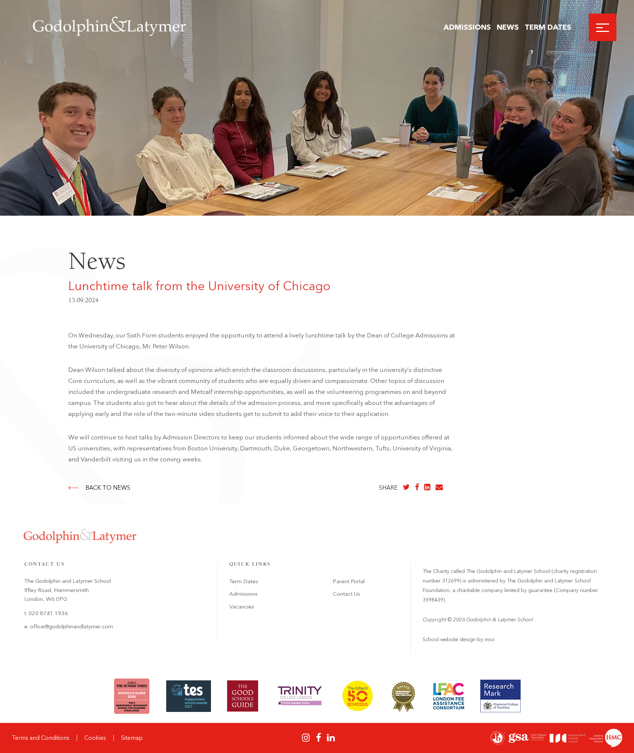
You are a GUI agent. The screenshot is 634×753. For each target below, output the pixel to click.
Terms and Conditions (40, 737)
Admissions (467, 27)
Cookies (95, 737)
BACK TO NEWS (107, 487)
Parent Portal (349, 581)
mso (490, 639)
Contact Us (346, 594)
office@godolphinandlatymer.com (71, 626)
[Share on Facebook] (417, 487)
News (508, 27)
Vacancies (241, 606)
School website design (449, 639)
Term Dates (548, 27)
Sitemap (132, 737)
